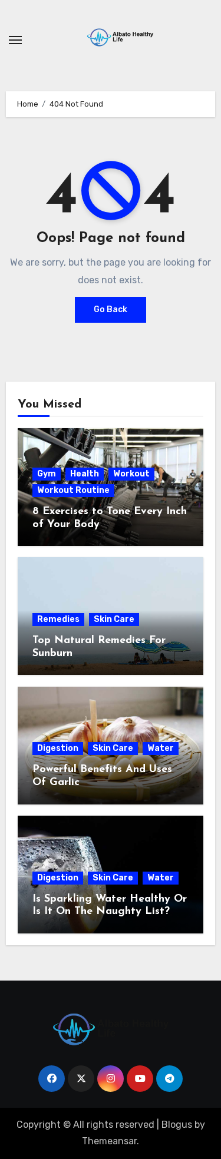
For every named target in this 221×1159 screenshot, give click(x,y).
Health (84, 474)
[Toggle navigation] (15, 40)
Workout (131, 474)
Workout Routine (73, 490)
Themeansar (109, 1141)
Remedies (58, 619)
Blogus (176, 1124)
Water (160, 748)
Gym (46, 474)
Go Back (110, 309)
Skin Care (114, 619)
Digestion (57, 748)
